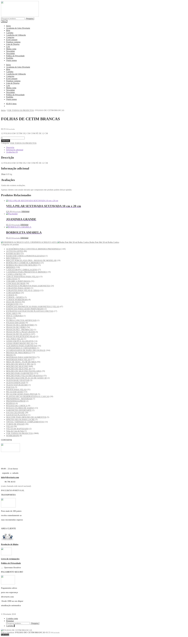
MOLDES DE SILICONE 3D (18, 369)
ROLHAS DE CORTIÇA (16, 406)
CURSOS (10, 295)
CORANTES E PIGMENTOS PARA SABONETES (28, 286)
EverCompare (11, 40)
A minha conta (12, 618)
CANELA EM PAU (14, 274)
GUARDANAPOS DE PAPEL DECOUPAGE (25, 350)
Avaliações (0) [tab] (12, 152)
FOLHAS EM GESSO (15, 323)
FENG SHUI (11, 313)
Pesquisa (29, 19)
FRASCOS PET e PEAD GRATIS (20, 332)
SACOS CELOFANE (15, 412)
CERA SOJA (11, 279)
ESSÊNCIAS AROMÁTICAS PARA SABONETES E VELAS (32, 306)
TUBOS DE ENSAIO (15, 424)
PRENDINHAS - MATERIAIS (19, 399)
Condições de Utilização (16, 35)
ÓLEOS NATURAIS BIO (17, 385)
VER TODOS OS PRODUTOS (20, 110)
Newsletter (10, 51)
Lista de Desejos (12, 44)
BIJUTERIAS (12, 258)
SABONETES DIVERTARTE (19, 410)
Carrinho (9, 33)
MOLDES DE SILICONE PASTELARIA (23, 371)
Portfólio (9, 58)
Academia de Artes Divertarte (18, 28)
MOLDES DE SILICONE (17, 366)
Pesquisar (10, 621)
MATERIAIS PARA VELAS (18, 359)
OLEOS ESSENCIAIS (15, 383)
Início (8, 26)
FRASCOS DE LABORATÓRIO (20, 325)
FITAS (9, 318)
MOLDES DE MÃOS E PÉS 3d (19, 364)
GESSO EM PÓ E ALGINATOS (20, 341)
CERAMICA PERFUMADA (18, 281)
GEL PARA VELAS (14, 339)
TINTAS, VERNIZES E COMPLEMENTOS (25, 422)
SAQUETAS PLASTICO (16, 415)
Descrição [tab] (10, 147)
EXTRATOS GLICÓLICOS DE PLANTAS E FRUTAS (29, 311)
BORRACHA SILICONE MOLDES (21, 265)
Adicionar (5, 141)
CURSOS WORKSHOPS (17, 300)
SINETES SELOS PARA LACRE (20, 419)
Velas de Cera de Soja (15, 431)
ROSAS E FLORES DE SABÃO (20, 408)
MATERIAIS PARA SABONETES (21, 357)
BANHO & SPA (13, 253)
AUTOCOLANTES (14, 251)
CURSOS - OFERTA (15, 297)
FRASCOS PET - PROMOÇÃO (19, 329)
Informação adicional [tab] (14, 150)
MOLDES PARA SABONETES (19, 373)
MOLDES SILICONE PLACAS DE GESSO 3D (26, 378)
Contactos (10, 37)
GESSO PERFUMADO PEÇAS (19, 343)
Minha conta (11, 49)
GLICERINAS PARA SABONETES (21, 346)
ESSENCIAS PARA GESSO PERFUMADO (25, 309)
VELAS (9, 426)
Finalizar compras (13, 42)
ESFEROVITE (12, 304)
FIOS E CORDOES (14, 316)
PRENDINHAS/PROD (16, 401)
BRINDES (10, 267)
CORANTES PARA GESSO (18, 288)
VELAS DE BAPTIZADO (17, 429)
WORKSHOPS (12, 436)
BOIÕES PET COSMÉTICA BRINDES (23, 263)
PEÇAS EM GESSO (14, 392)
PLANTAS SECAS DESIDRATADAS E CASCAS (27, 396)
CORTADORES (13, 293)
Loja (8, 46)
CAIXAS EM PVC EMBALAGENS (21, 270)
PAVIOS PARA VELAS (16, 389)
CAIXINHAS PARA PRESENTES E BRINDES (26, 272)
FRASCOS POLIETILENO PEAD (20, 336)
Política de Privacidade (15, 56)
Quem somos (11, 60)
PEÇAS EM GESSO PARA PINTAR (21, 394)
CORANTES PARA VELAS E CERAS (23, 290)
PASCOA (10, 387)
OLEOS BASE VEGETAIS (17, 380)
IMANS (9, 355)
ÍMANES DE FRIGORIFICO (18, 353)
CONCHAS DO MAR (15, 283)
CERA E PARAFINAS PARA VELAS (22, 276)
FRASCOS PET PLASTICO (18, 334)
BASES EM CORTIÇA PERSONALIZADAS (25, 256)
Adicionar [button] (25, 211)
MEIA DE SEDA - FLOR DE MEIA (21, 362)
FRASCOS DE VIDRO (16, 327)
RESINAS (10, 403)
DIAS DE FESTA (13, 302)
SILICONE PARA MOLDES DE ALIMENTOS (26, 417)
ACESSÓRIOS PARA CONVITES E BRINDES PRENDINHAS (33, 249)
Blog (8, 30)
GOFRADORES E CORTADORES (21, 348)
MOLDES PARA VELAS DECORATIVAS (24, 376)
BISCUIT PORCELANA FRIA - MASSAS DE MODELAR (31, 260)
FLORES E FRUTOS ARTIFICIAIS (21, 320)
